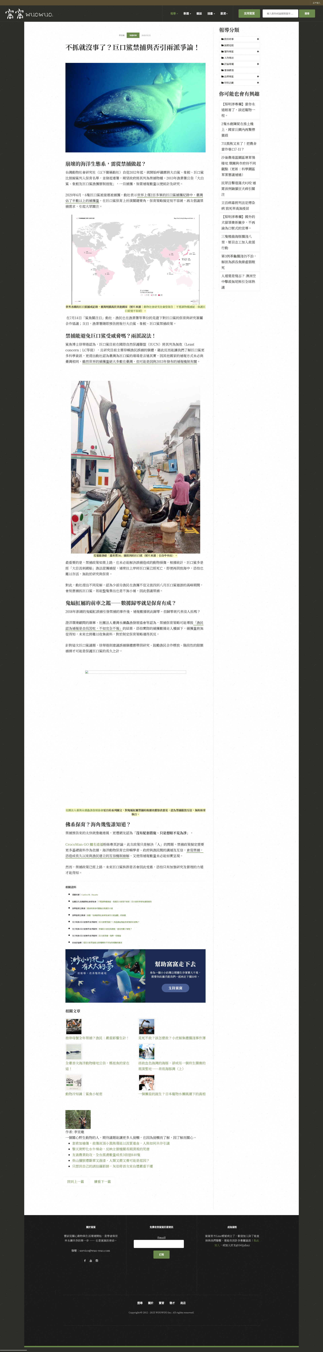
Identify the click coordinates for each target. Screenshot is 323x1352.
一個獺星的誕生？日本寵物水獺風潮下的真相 (172, 1093)
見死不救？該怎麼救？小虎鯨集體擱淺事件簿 (172, 1037)
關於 (150, 1303)
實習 (161, 1303)
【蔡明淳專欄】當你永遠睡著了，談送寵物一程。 (238, 109)
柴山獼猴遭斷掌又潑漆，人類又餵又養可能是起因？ (111, 1160)
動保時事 (229, 39)
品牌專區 (229, 76)
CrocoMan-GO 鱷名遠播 (84, 844)
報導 (173, 13)
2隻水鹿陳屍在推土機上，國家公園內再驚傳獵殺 (238, 129)
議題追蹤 (229, 45)
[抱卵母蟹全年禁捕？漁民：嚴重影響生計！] (99, 1026)
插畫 (210, 13)
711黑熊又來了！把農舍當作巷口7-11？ (239, 146)
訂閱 (161, 1254)
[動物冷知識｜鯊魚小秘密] (99, 1082)
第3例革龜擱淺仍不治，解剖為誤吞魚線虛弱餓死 (239, 262)
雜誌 (199, 13)
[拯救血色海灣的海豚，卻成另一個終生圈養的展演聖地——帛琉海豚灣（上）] (172, 1051)
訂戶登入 (316, 2)
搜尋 (307, 13)
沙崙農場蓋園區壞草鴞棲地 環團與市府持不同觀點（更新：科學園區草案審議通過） (238, 166)
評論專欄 (229, 64)
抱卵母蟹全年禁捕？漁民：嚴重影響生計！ (97, 1037)
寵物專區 (229, 51)
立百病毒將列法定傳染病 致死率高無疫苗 (238, 205)
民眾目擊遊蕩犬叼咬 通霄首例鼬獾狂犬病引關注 (238, 188)
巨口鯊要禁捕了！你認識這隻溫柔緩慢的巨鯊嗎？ (119, 922)
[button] (239, 39)
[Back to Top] (312, 1341)
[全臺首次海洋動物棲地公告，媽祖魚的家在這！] (99, 1051)
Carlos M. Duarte (89, 894)
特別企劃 (229, 82)
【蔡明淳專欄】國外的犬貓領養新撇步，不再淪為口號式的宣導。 (238, 222)
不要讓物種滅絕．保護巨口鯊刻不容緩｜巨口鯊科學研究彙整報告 (125, 901)
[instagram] (97, 1261)
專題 (186, 13)
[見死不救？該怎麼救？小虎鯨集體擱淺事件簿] (172, 1026)
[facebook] (84, 1261)
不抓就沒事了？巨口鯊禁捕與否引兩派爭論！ (132, 47)
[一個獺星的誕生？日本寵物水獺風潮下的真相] (172, 1082)
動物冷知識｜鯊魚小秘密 (83, 1093)
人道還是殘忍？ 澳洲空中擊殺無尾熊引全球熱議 (238, 281)
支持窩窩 (249, 13)
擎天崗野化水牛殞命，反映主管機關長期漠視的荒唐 (111, 1148)
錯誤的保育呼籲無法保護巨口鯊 (100, 908)
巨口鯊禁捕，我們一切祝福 (110, 935)
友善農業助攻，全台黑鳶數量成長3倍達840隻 (106, 1154)
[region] (135, 976)
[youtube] (91, 1261)
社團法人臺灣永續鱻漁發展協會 (84, 810)
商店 (183, 1303)
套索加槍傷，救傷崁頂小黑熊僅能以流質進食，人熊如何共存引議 (121, 1143)
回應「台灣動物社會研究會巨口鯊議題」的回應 (106, 915)
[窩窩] (29, 14)
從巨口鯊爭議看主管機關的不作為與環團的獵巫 (102, 942)
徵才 (172, 1303)
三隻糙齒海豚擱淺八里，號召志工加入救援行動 (238, 242)
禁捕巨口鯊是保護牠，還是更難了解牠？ (115, 928)
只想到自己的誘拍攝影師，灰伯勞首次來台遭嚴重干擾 (112, 1166)
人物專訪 (229, 57)
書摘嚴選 (229, 70)
